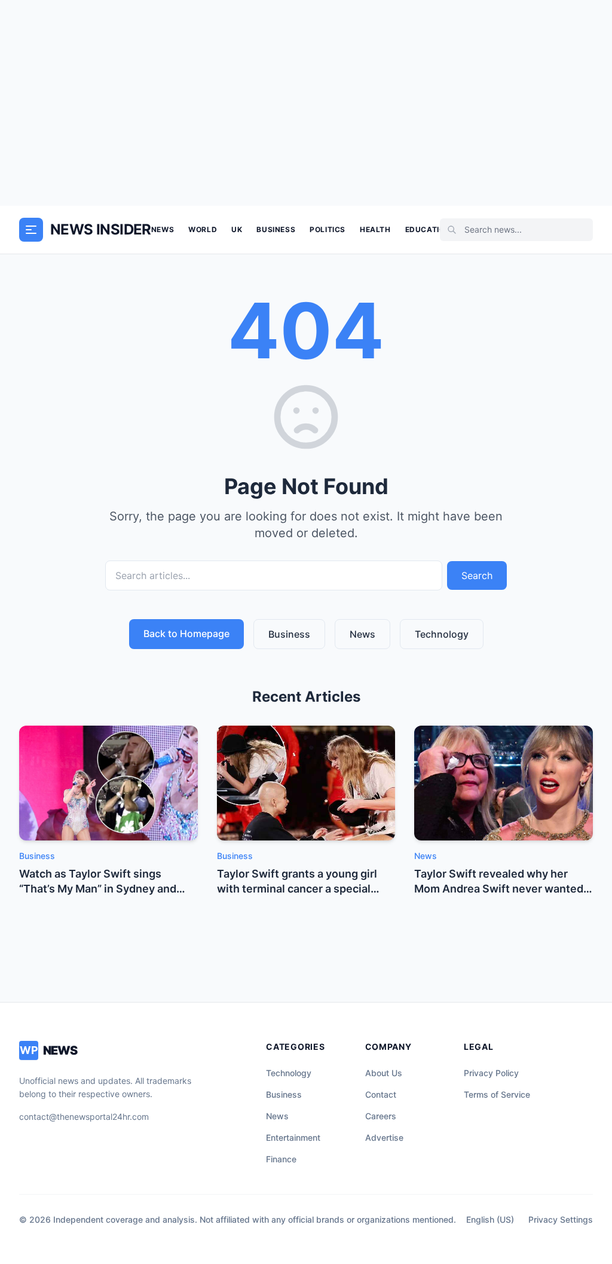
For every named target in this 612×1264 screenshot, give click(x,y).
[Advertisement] (306, 103)
